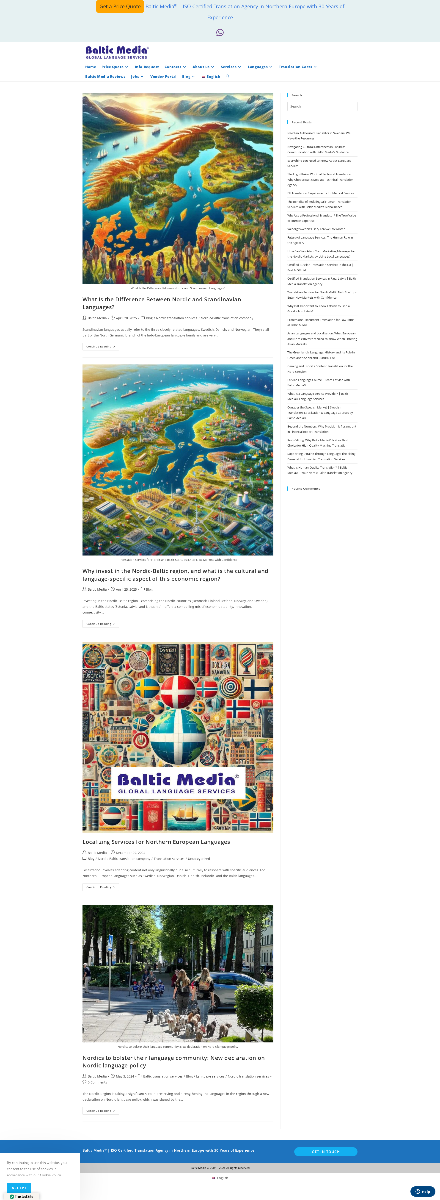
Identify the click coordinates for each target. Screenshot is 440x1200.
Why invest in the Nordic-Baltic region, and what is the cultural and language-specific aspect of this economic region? (175, 574)
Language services (210, 1076)
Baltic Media (97, 318)
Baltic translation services (163, 1076)
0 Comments (97, 1082)
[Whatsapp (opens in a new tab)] (220, 32)
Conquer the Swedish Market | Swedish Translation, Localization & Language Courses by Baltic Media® (320, 412)
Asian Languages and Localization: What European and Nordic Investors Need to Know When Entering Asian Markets (322, 338)
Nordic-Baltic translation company (227, 318)
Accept (19, 1188)
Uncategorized (199, 858)
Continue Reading (102, 347)
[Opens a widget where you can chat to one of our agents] (422, 1192)
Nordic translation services (176, 318)
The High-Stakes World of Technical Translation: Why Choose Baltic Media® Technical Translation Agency (320, 179)
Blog (149, 318)
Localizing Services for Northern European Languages (156, 841)
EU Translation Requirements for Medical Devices (320, 193)
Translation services (169, 858)
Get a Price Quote (120, 6)
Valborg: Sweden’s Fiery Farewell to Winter (316, 229)
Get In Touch (326, 1151)
